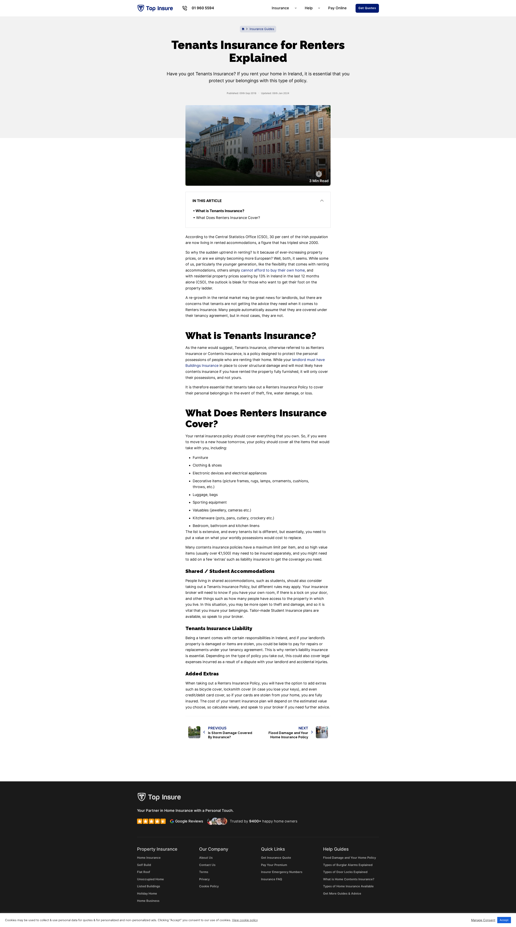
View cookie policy (245, 920)
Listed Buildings (148, 886)
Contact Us (207, 865)
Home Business (148, 901)
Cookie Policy (209, 886)
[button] (258, 201)
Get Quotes (367, 8)
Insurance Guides (262, 29)
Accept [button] (504, 920)
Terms (203, 872)
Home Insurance (149, 858)
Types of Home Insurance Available (348, 886)
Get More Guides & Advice (342, 893)
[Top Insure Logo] (155, 8)
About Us (206, 858)
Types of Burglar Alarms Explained (347, 865)
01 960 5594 (203, 8)
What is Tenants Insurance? (220, 211)
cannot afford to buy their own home (273, 270)
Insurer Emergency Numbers (281, 872)
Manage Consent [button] (483, 920)
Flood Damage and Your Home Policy (349, 858)
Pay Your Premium (274, 865)
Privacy (204, 879)
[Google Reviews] (172, 821)
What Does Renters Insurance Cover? (228, 218)
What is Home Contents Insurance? (348, 879)
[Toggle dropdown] (184, 8)
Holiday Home (147, 893)
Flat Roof (143, 872)
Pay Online (337, 8)
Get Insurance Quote (276, 858)
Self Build (144, 865)
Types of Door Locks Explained (345, 872)
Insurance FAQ (271, 879)
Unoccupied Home (150, 879)
